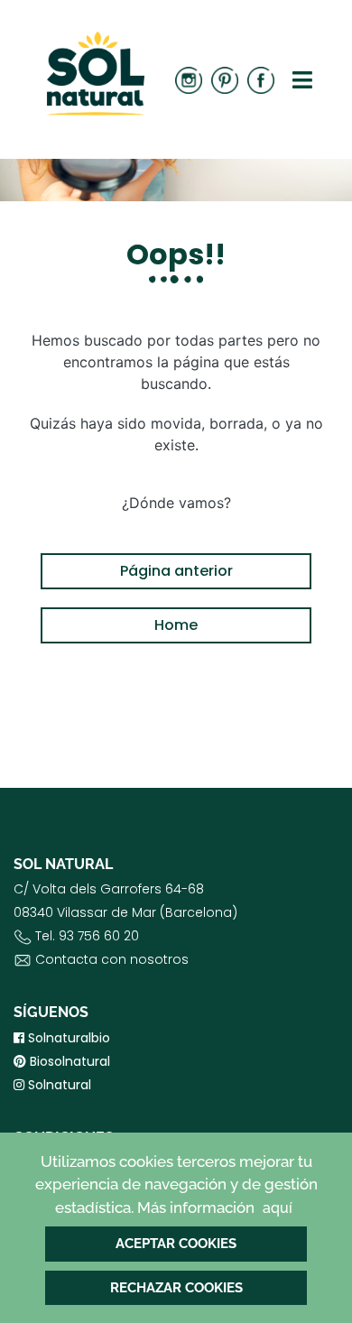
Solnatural (57, 1085)
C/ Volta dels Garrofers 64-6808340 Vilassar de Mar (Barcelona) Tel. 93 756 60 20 (125, 924)
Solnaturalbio (67, 1038)
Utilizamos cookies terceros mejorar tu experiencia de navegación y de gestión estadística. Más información (176, 1184)
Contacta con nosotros (112, 959)
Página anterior (176, 570)
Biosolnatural (68, 1061)
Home (176, 625)
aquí (277, 1208)
